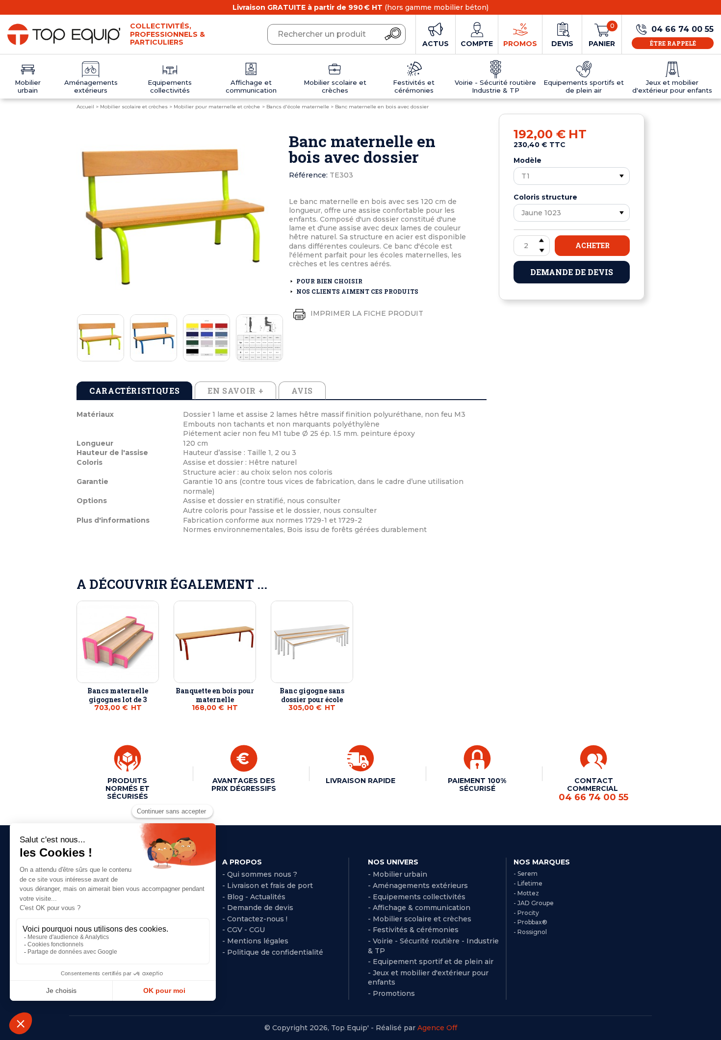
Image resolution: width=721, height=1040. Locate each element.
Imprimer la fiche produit (366, 312)
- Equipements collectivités (416, 896)
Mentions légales (257, 941)
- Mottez (526, 893)
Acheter (592, 245)
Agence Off (437, 1027)
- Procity (526, 912)
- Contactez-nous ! (254, 918)
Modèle (527, 160)
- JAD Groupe (534, 903)
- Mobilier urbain (397, 874)
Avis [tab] (302, 390)
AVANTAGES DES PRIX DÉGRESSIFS (243, 784)
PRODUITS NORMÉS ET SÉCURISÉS (127, 788)
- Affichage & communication (419, 907)
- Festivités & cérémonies (413, 929)
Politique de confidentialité (275, 952)
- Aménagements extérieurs (418, 885)
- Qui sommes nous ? (259, 874)
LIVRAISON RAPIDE (360, 780)
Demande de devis (571, 272)
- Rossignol (530, 932)
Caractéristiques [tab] (134, 390)
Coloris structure (545, 197)
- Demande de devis (257, 907)
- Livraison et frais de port (267, 885)
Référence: (308, 175)
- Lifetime (528, 883)
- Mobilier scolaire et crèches (419, 918)
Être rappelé (673, 43)
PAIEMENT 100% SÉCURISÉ (477, 784)
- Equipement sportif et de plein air (430, 961)
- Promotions (391, 993)
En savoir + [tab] (235, 390)
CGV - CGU (246, 929)
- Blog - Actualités (253, 896)
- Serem (526, 873)
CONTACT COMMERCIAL (593, 789)
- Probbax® (530, 922)
